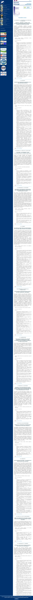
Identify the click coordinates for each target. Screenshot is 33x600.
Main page (4, 5)
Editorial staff (5, 7)
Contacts (4, 22)
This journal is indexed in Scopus (28, 4)
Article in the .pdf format (19, 148)
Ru (29, 0)
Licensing (4, 17)
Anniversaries (5, 24)
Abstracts (17, 15)
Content (15, 15)
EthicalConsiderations (5, 13)
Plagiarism (4, 15)
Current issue (2, 28)
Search (1, 26)
